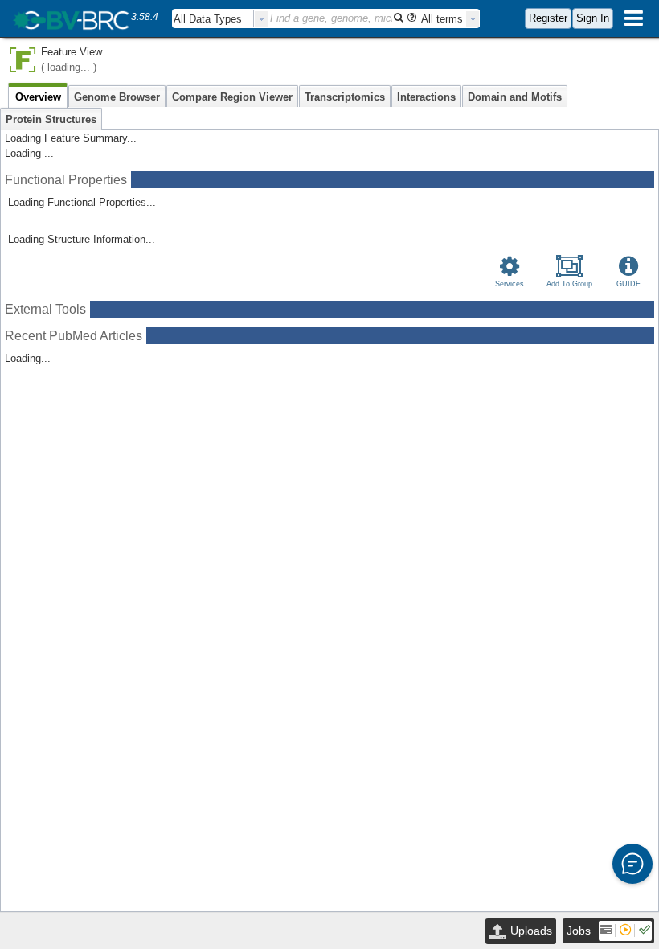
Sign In (592, 18)
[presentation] (261, 19)
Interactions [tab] (426, 97)
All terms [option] (442, 19)
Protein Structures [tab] (51, 119)
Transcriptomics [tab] (345, 97)
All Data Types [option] (208, 19)
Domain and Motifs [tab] (515, 97)
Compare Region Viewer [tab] (232, 97)
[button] (632, 864)
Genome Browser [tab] (117, 97)
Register (548, 18)
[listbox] (220, 18)
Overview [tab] (38, 97)
